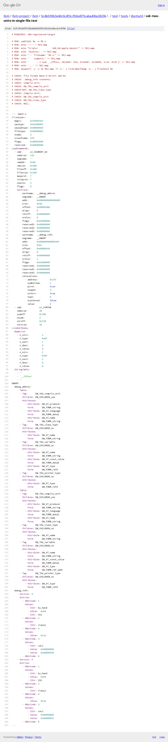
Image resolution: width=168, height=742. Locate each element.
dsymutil (137, 16)
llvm (7, 16)
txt (154, 736)
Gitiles (20, 737)
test (115, 16)
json (162, 736)
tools (124, 16)
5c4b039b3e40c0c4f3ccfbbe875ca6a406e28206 (73, 16)
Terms (37, 737)
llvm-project (21, 16)
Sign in (161, 5)
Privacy (28, 737)
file (71, 28)
